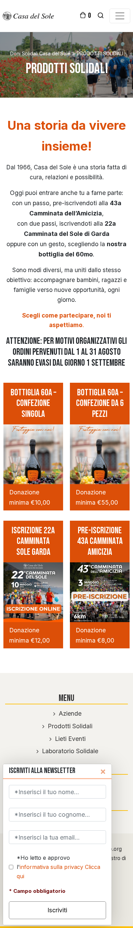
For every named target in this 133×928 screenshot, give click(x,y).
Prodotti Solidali (69, 726)
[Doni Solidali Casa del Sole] (28, 15)
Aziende (69, 713)
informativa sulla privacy (51, 866)
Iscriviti (57, 910)
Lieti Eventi (69, 738)
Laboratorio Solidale (69, 751)
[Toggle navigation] (119, 16)
